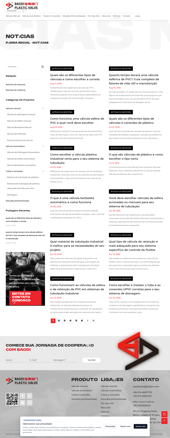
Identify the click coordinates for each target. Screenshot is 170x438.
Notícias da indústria (16, 90)
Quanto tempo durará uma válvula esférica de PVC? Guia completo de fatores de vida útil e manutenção (134, 79)
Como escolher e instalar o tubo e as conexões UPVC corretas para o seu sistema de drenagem (135, 289)
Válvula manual (13, 108)
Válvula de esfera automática (21, 159)
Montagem (12, 195)
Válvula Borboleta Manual (19, 127)
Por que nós (94, 16)
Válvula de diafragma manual (21, 114)
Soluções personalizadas (17, 201)
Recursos (106, 16)
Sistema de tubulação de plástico (23, 177)
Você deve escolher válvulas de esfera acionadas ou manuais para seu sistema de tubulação (136, 202)
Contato (126, 16)
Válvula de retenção (16, 134)
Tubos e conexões (14, 171)
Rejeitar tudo (125, 426)
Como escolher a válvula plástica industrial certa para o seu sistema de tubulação (77, 159)
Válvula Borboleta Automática (21, 165)
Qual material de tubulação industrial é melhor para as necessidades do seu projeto (77, 246)
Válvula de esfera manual (19, 121)
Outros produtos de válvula (20, 140)
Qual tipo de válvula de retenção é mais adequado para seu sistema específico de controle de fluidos (133, 246)
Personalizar (110, 426)
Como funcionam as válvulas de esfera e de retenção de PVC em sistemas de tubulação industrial (77, 289)
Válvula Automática (15, 146)
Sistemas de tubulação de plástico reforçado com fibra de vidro (23, 186)
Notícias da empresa (15, 84)
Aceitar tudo (140, 426)
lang (137, 16)
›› (93, 320)
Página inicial (18, 42)
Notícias (116, 16)
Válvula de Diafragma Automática (23, 152)
